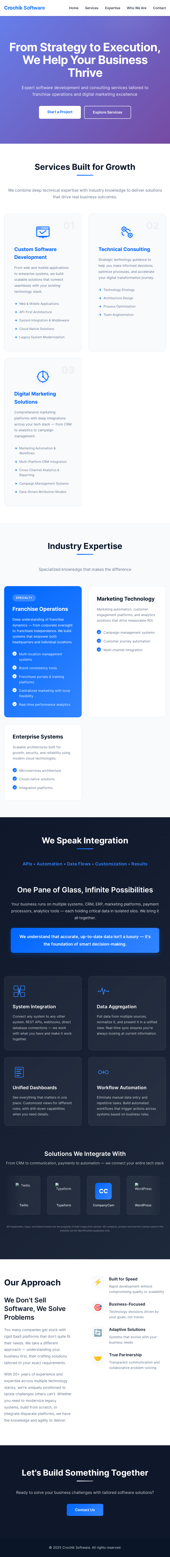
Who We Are (136, 8)
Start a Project (60, 112)
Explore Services (107, 112)
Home (73, 8)
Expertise (112, 8)
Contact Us (85, 1510)
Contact (159, 8)
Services (91, 8)
